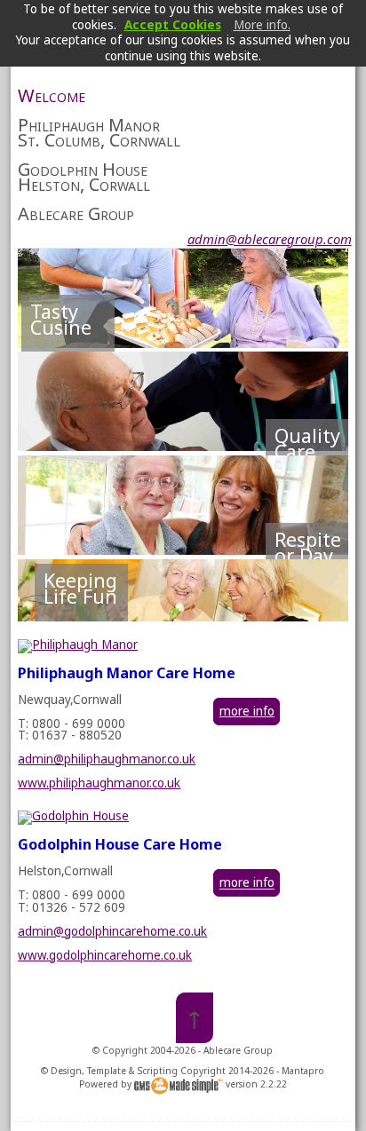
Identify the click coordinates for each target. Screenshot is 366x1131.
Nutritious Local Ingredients (68, 346)
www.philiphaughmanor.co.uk (99, 783)
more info (246, 711)
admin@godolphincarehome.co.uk (112, 931)
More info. (262, 25)
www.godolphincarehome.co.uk (105, 955)
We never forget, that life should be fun (81, 615)
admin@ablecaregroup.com (269, 239)
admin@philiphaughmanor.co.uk (106, 759)
